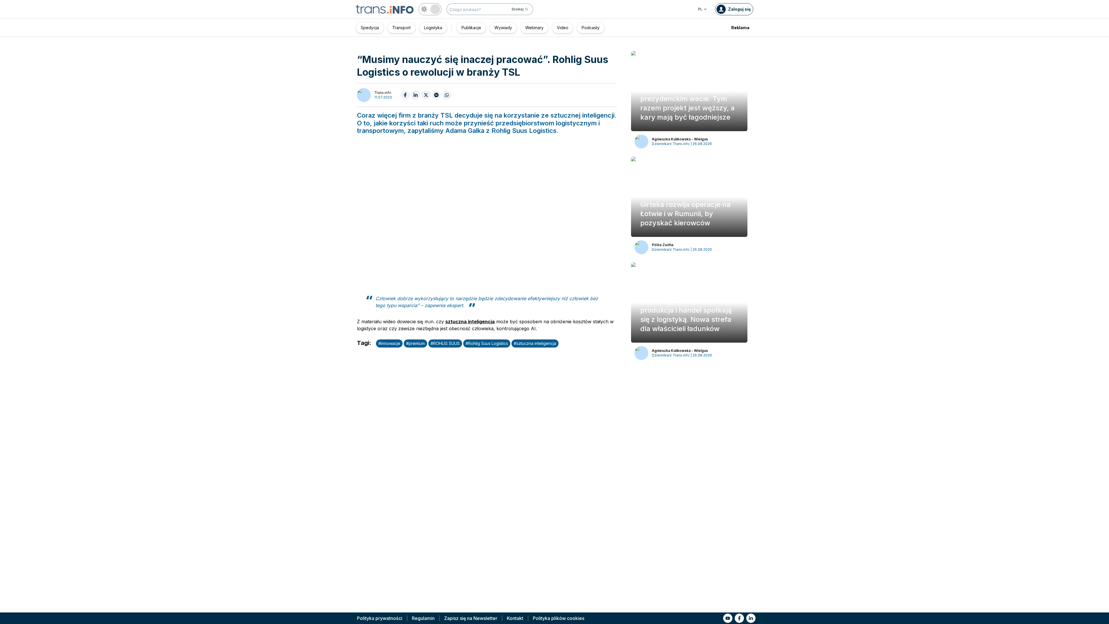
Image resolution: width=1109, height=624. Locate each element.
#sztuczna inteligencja (535, 343)
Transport (401, 27)
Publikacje (471, 27)
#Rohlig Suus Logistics (487, 343)
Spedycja (370, 27)
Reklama (740, 27)
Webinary (534, 27)
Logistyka (433, 27)
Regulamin (423, 618)
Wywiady (503, 27)
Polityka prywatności (379, 618)
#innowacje (389, 343)
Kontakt (515, 618)
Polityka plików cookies (558, 618)
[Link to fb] (739, 618)
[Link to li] (751, 618)
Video (562, 27)
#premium (415, 343)
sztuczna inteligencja (470, 321)
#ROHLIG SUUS (445, 343)
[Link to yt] (727, 618)
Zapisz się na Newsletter (470, 618)
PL (700, 9)
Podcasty (591, 27)
